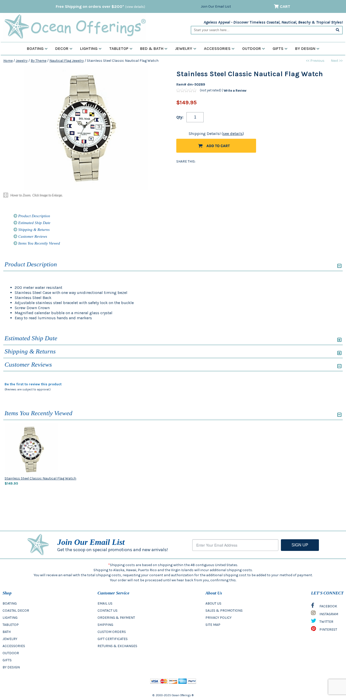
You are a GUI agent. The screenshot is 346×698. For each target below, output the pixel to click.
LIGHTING (10, 617)
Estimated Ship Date (33, 223)
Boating (35, 48)
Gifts (278, 48)
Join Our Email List (216, 6)
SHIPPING (105, 625)
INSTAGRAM (328, 614)
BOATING (10, 603)
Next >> (337, 60)
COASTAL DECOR (16, 610)
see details (233, 133)
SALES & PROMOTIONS (224, 610)
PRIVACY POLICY (218, 617)
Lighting (89, 48)
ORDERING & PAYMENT (116, 617)
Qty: (179, 117)
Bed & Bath (151, 48)
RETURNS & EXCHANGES (117, 646)
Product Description (33, 216)
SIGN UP (300, 545)
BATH (7, 632)
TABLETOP (11, 625)
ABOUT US (213, 603)
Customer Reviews (32, 236)
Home (8, 60)
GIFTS (7, 660)
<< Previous (315, 60)
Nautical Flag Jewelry (66, 60)
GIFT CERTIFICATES (113, 639)
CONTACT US (108, 610)
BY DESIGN (11, 667)
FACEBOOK (328, 606)
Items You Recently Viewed (38, 243)
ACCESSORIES (14, 646)
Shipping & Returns (33, 230)
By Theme (38, 60)
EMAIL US (105, 603)
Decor (61, 48)
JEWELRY (10, 639)
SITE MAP (212, 625)
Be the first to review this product (33, 384)
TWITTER (326, 622)
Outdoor (251, 48)
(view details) (135, 7)
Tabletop (118, 48)
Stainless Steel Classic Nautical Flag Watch (40, 478)
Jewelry (183, 48)
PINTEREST (328, 629)
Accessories (217, 48)
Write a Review (235, 90)
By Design (305, 48)
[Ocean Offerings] (74, 27)
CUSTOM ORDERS (112, 632)
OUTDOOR (11, 653)
